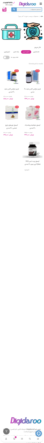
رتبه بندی (16, 52)
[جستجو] (14, 9)
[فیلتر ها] (6, 431)
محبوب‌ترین (26, 52)
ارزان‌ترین (7, 52)
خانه (42, 16)
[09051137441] (14, 2)
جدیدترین (36, 52)
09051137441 (7, 2)
